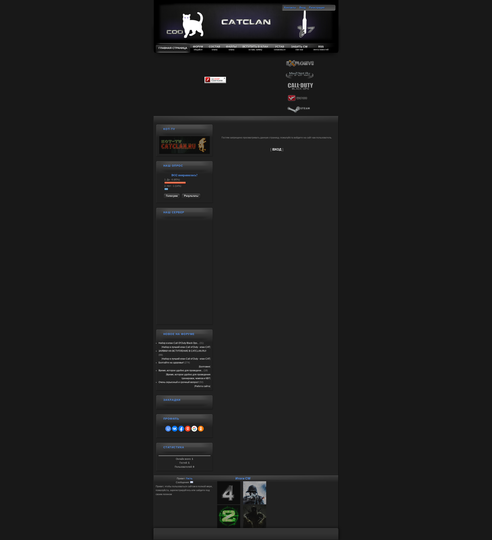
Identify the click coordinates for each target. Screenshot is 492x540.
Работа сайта (202, 386)
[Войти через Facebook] (181, 429)
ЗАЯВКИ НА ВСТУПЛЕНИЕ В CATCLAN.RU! (182, 351)
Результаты (191, 195)
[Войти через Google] (194, 429)
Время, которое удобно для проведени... (181, 370)
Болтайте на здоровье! (171, 362)
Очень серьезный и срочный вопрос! (179, 382)
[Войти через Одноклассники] (201, 429)
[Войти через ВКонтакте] (175, 429)
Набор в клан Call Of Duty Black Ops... (179, 343)
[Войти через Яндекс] (188, 429)
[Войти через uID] (168, 429)
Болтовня (204, 366)
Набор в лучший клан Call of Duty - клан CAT (186, 347)
